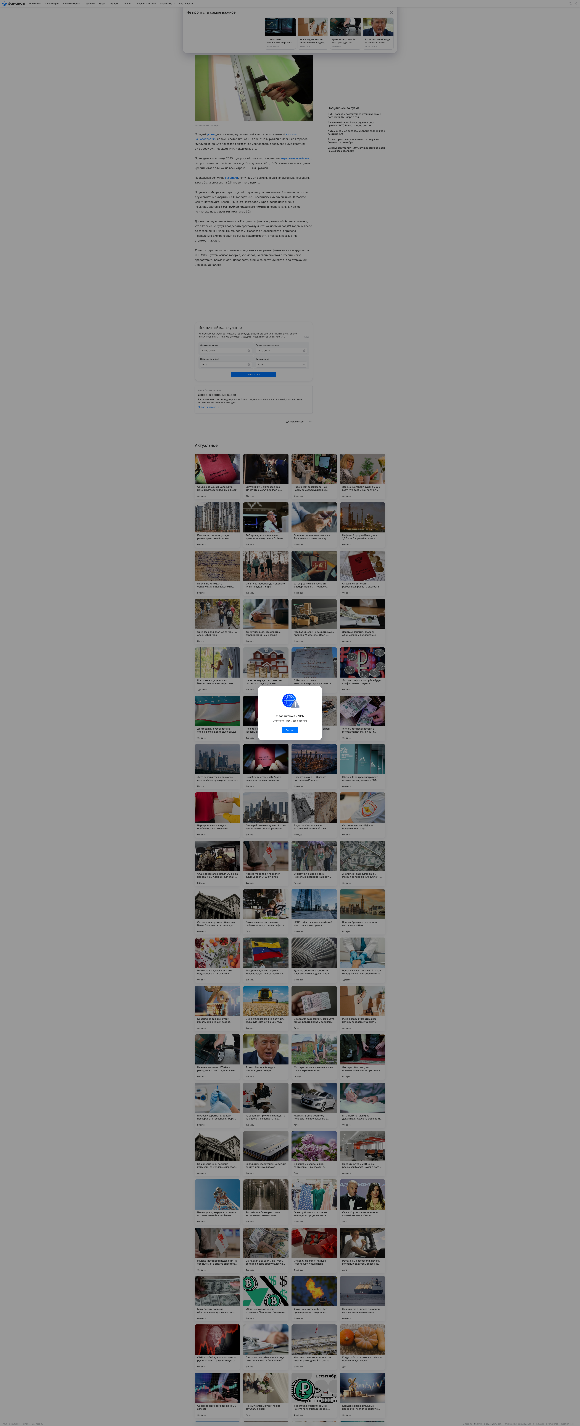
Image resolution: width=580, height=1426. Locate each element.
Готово (290, 730)
